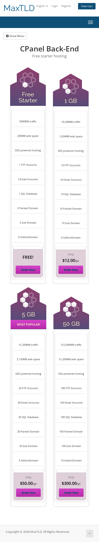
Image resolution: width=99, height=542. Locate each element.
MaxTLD (19, 8)
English (41, 6)
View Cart (87, 6)
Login (54, 6)
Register (66, 6)
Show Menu (16, 36)
